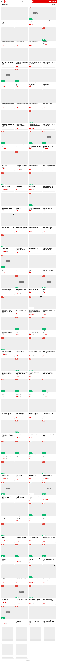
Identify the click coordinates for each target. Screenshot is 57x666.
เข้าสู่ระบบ (53, 1)
